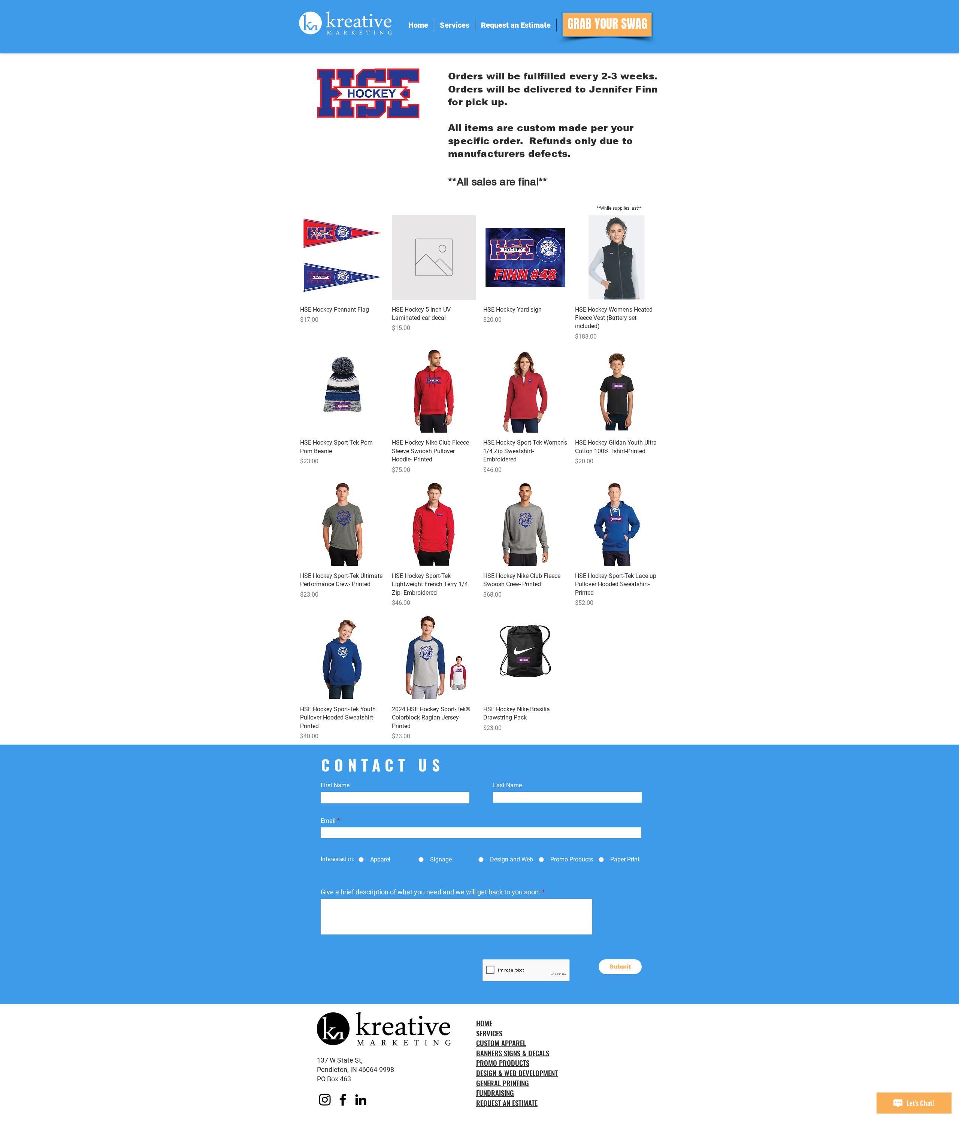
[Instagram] (325, 1100)
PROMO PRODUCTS (502, 1062)
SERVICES (489, 1033)
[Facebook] (343, 1100)
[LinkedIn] (361, 1100)
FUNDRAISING (495, 1092)
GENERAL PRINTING (502, 1083)
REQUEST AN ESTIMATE (507, 1102)
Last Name (507, 785)
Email (328, 821)
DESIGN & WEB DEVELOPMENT (517, 1072)
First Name (335, 785)
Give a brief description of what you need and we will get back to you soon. (431, 892)
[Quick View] (342, 257)
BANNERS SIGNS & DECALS (512, 1053)
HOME (484, 1023)
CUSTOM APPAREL (501, 1042)
